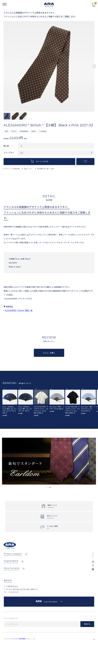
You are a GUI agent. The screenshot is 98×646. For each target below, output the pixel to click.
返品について (28, 169)
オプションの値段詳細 (12, 169)
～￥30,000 (42, 131)
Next (94, 67)
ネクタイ (13, 131)
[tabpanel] (49, 461)
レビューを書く (49, 352)
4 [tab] (51, 487)
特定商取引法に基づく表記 (45, 169)
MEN (6, 131)
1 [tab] (46, 487)
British (34, 131)
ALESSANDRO (24, 131)
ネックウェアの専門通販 (18, 639)
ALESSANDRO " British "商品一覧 (18, 310)
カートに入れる (42, 161)
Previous (3, 67)
